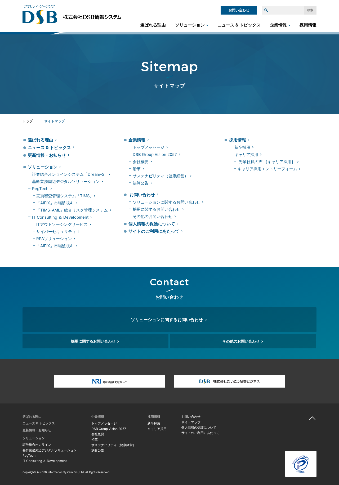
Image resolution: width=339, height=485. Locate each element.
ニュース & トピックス (239, 25)
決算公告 (141, 183)
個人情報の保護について (151, 223)
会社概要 (141, 161)
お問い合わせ (239, 10)
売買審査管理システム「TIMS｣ (64, 195)
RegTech (40, 188)
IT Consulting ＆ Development (60, 217)
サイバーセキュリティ (56, 231)
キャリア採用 (246, 154)
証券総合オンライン (37, 445)
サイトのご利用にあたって (153, 231)
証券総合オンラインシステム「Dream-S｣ (69, 174)
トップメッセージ (148, 147)
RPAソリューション (54, 238)
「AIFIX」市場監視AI (55, 202)
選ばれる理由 (153, 25)
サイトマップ (190, 422)
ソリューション (190, 25)
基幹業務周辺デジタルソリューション (66, 181)
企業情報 (278, 25)
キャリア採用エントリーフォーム (267, 168)
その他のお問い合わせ (152, 216)
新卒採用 (242, 147)
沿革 (137, 168)
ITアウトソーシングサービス (62, 224)
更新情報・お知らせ (47, 155)
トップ (28, 121)
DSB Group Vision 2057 (155, 154)
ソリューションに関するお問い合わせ (166, 202)
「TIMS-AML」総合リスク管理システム (72, 210)
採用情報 (308, 25)
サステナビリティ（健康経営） (160, 175)
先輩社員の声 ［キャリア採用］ (267, 161)
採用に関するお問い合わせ (156, 209)
